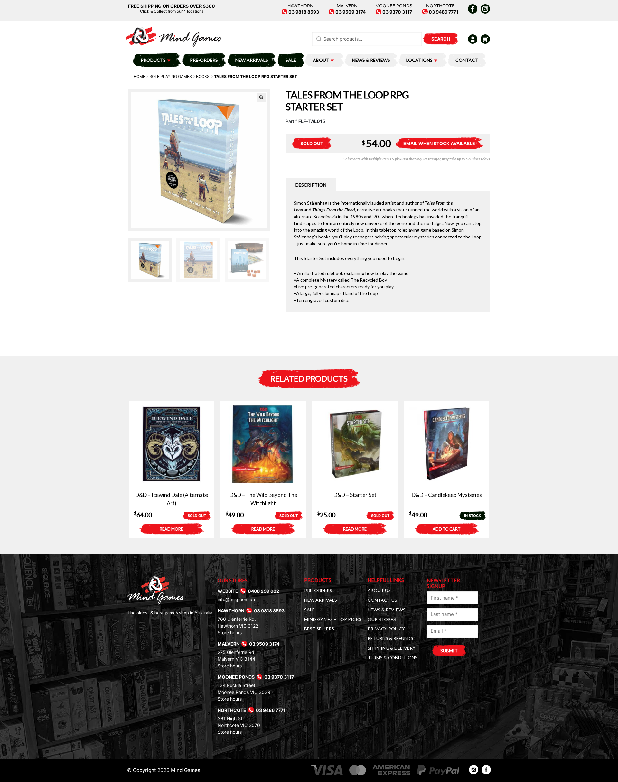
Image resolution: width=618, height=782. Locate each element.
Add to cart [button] (447, 529)
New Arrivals (251, 60)
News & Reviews (371, 60)
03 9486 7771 (443, 11)
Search (440, 39)
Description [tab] (310, 185)
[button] (261, 97)
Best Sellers (319, 628)
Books (203, 76)
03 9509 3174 (350, 11)
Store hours (230, 632)
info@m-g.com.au (236, 599)
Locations (419, 60)
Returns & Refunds (390, 638)
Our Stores (382, 619)
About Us (379, 590)
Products (153, 60)
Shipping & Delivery (392, 648)
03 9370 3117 (396, 11)
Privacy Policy (386, 628)
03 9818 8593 (303, 11)
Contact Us (382, 600)
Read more (171, 529)
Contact (466, 60)
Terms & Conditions (392, 657)
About (321, 60)
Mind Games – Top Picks (332, 619)
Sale (291, 60)
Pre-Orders (204, 60)
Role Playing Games (170, 76)
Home (139, 76)
